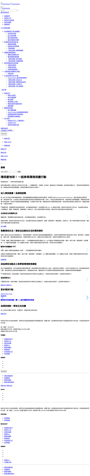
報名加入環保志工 (6, 285)
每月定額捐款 (12, 97)
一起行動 (3, 90)
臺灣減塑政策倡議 (13, 57)
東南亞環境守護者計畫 (15, 104)
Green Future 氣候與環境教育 (17, 78)
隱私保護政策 (8, 376)
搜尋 (19, 172)
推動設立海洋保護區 (12, 31)
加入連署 (3, 226)
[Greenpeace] (10, 4)
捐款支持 (7, 93)
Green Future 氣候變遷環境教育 (18, 112)
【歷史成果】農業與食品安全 (17, 82)
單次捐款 (10, 99)
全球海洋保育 (12, 33)
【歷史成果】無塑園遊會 (15, 61)
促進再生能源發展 (13, 46)
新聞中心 (7, 345)
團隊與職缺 (7, 347)
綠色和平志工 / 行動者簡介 (16, 120)
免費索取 (3, 259)
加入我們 (7, 118)
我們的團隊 (7, 22)
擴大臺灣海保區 (13, 38)
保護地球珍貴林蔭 (11, 63)
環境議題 (7, 420)
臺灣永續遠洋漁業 (13, 40)
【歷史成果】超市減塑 (15, 59)
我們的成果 (7, 343)
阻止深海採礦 (12, 35)
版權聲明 (7, 378)
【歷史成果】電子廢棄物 (15, 86)
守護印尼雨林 (12, 67)
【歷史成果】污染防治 (15, 84)
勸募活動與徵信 (9, 382)
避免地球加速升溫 (11, 42)
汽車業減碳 (11, 48)
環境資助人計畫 (13, 101)
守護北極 (10, 73)
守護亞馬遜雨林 (13, 69)
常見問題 (7, 354)
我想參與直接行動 (13, 125)
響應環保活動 (8, 108)
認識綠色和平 (8, 339)
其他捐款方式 (8, 352)
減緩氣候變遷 (12, 44)
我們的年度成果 (9, 20)
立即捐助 (3, 130)
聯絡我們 (7, 24)
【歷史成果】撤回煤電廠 (15, 50)
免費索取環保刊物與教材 (15, 114)
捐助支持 (3, 149)
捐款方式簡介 (12, 95)
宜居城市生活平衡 (11, 76)
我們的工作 (7, 18)
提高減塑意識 (9, 52)
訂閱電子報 (7, 462)
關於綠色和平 (5, 12)
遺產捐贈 (10, 106)
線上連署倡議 (12, 110)
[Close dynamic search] (1, 163)
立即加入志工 (12, 123)
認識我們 (7, 16)
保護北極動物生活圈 (12, 71)
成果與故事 (4, 128)
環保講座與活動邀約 (14, 116)
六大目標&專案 (5, 28)
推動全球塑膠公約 (13, 54)
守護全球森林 (12, 65)
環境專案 (7, 418)
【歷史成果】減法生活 (15, 80)
